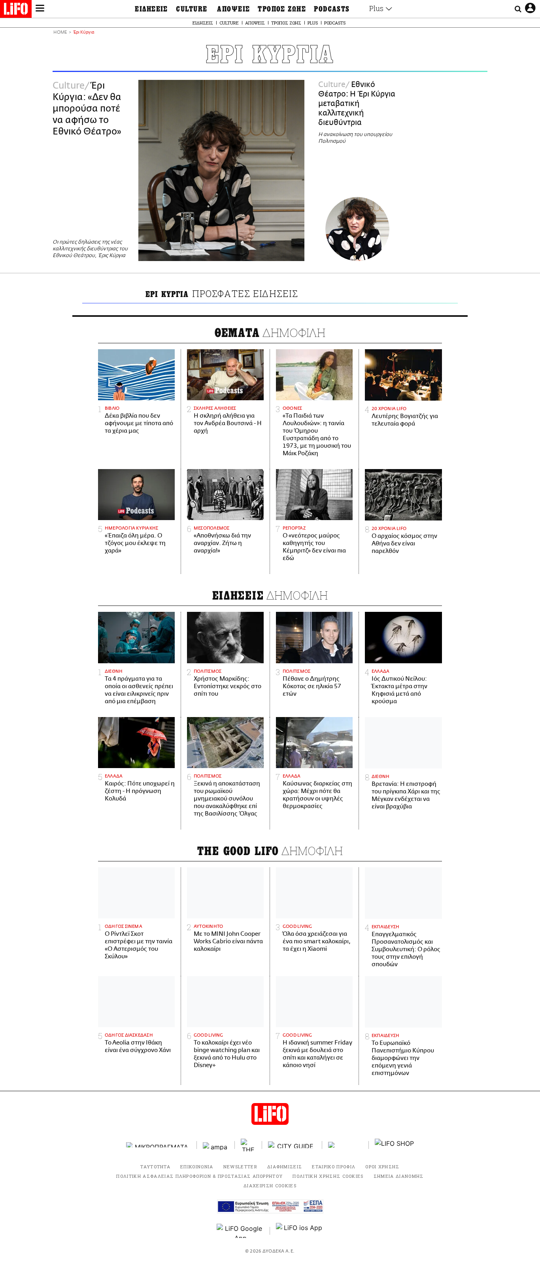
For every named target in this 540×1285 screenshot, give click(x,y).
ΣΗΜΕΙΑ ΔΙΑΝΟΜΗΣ (399, 1176)
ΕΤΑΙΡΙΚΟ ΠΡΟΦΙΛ (333, 1166)
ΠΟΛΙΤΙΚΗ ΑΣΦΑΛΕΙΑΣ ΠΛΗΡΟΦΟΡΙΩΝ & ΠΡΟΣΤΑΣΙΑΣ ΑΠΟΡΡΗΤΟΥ (199, 1176)
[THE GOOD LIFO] (248, 1145)
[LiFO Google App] (240, 1231)
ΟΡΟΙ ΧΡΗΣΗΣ (382, 1166)
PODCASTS (332, 9)
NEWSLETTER (240, 1166)
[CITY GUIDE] (292, 1144)
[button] (40, 9)
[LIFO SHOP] (394, 1145)
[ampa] (216, 1144)
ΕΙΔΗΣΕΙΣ (151, 9)
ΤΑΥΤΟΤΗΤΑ (155, 1166)
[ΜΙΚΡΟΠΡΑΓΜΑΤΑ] (158, 1144)
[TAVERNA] (345, 1145)
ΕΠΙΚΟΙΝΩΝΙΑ (196, 1166)
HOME (60, 32)
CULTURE (191, 9)
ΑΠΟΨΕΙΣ (233, 9)
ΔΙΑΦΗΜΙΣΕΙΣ (284, 1166)
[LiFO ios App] (299, 1231)
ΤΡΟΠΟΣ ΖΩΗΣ (282, 9)
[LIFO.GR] (16, 10)
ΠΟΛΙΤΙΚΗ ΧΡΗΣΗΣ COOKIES (328, 1176)
